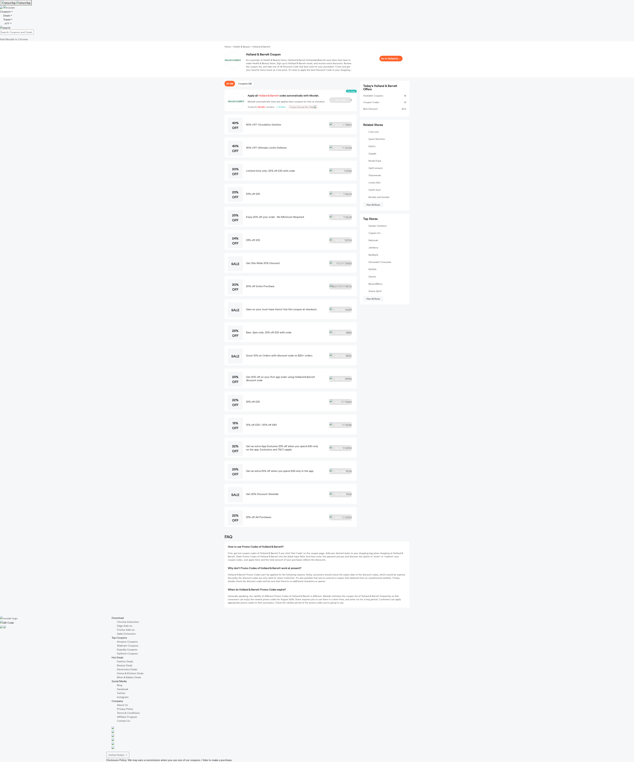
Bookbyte (373, 254)
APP (7, 23)
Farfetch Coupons (127, 653)
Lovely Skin (375, 182)
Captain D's (375, 233)
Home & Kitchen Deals (130, 673)
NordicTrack (375, 160)
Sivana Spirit (375, 291)
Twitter (121, 693)
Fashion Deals (125, 661)
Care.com (374, 131)
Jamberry (373, 247)
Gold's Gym (375, 189)
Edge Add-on (124, 625)
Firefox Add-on (126, 629)
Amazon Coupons (127, 641)
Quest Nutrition (377, 139)
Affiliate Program (127, 716)
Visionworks (375, 175)
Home (228, 46)
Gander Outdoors (378, 225)
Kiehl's (372, 146)
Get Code (343, 100)
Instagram (123, 697)
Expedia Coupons (127, 649)
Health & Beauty (241, 46)
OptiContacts (376, 168)
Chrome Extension (128, 621)
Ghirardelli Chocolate (380, 262)
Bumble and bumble (379, 197)
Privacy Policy (125, 709)
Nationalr (373, 240)
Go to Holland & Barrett (391, 58)
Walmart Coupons (127, 645)
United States (116, 755)
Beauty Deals (124, 665)
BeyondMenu (375, 283)
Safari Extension (126, 633)
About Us (122, 705)
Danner (372, 276)
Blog (119, 685)
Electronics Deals (127, 669)
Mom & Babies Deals (129, 677)
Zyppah (372, 153)
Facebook (122, 689)
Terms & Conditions (128, 712)
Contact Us (123, 720)
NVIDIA (372, 269)
